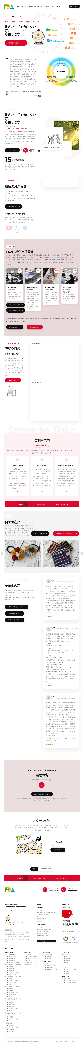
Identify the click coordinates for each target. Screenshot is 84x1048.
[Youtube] (14, 910)
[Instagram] (11, 910)
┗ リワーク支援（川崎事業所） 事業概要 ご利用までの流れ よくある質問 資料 (13, 980)
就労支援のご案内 (19, 6)
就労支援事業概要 (45, 869)
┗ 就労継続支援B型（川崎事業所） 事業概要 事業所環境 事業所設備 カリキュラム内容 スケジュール (13, 1005)
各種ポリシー (67, 1042)
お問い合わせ (75, 1042)
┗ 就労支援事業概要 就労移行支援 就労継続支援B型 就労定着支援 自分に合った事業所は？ (13, 958)
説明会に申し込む (60, 504)
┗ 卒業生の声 (27, 967)
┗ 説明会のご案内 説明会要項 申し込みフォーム (49, 956)
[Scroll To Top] (81, 1046)
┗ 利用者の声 (27, 965)
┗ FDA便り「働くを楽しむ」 (31, 962)
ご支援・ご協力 (55, 6)
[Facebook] (9, 910)
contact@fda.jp (73, 890)
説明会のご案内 (44, 6)
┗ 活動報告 (65, 962)
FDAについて (15, 16)
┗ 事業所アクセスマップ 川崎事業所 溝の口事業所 (11, 1029)
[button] (16, 232)
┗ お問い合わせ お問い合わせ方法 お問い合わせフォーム (69, 980)
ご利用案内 (31, 6)
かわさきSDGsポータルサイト (71, 931)
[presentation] (8, 33)
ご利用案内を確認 (40, 504)
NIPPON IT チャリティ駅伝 (70, 908)
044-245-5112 (34, 151)
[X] (6, 910)
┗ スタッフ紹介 (66, 965)
